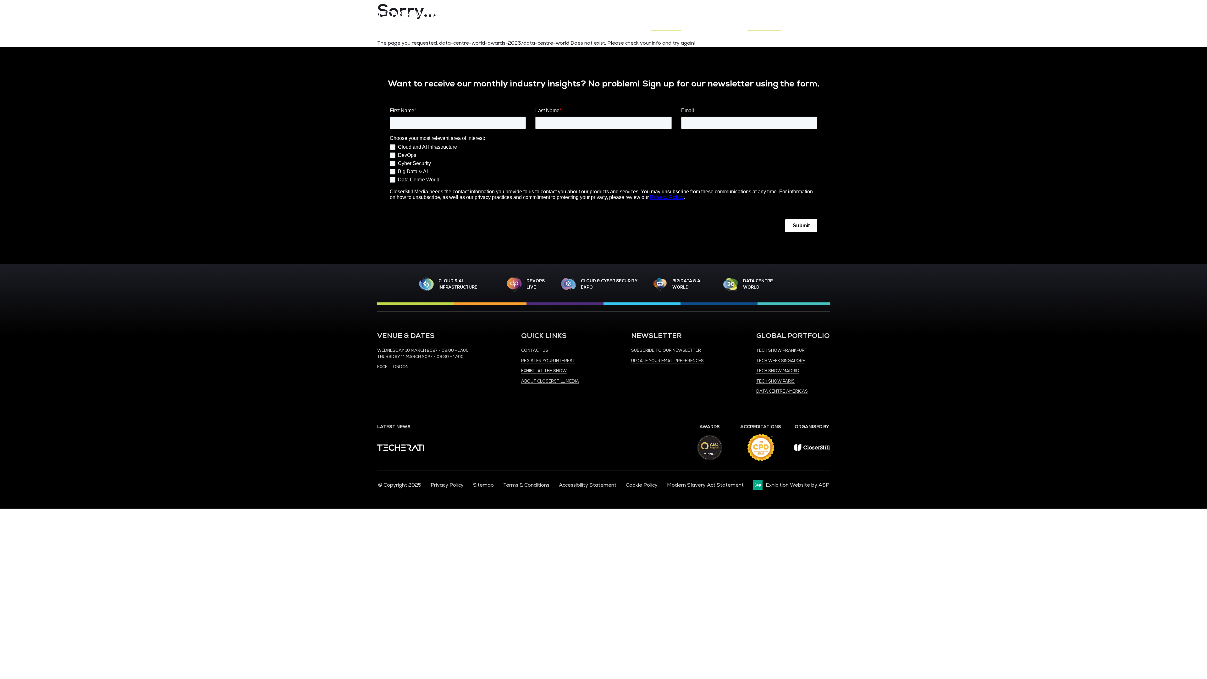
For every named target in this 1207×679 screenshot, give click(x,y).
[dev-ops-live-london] (514, 284)
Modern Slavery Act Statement (705, 485)
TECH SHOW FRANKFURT (781, 350)
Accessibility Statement (587, 485)
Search (827, 24)
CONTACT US (534, 350)
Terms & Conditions (526, 485)
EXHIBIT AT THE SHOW (544, 370)
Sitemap (483, 485)
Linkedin (783, 9)
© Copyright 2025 (399, 485)
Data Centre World (758, 284)
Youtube (811, 9)
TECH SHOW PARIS (775, 381)
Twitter (797, 9)
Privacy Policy (447, 485)
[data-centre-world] (730, 284)
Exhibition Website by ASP (797, 485)
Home (597, 24)
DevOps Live (535, 284)
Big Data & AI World (687, 284)
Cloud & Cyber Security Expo (609, 284)
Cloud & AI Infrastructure (457, 284)
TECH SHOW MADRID (777, 370)
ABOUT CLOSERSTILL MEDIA (550, 381)
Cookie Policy (642, 485)
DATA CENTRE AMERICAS (782, 391)
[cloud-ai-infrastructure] (426, 284)
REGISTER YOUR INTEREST (548, 360)
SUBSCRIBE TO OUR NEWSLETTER (666, 350)
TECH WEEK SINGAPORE (780, 360)
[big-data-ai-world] (660, 284)
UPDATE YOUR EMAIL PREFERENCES (667, 360)
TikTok (825, 9)
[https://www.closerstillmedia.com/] (812, 449)
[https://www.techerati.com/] (400, 449)
